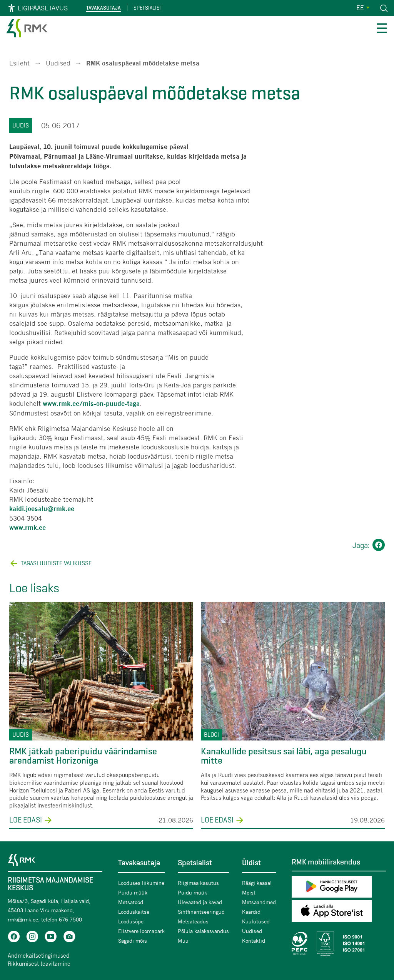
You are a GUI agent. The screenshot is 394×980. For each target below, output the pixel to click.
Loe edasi (25, 820)
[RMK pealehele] (27, 29)
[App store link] (339, 912)
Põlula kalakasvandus (203, 931)
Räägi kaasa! (257, 882)
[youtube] (51, 937)
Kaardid (251, 911)
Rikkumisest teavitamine (39, 963)
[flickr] (69, 937)
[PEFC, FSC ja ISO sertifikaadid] (339, 943)
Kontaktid (253, 940)
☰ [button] (382, 29)
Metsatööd (130, 902)
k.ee (39, 527)
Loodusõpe (131, 921)
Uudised (58, 63)
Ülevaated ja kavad (200, 902)
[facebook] (14, 937)
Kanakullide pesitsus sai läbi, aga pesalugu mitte (284, 755)
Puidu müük (132, 892)
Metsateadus (193, 921)
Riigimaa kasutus (198, 882)
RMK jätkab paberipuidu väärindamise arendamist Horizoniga (83, 755)
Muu (183, 940)
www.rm (21, 527)
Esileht (19, 63)
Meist (248, 892)
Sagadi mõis (132, 940)
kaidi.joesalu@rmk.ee (41, 509)
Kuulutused (256, 921)
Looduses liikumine (141, 882)
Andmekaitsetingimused (39, 955)
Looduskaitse (133, 911)
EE (360, 7)
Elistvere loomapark (141, 931)
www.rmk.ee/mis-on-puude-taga (91, 403)
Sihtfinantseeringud (201, 911)
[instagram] (32, 937)
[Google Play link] (339, 888)
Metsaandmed (259, 902)
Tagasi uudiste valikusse (56, 563)
